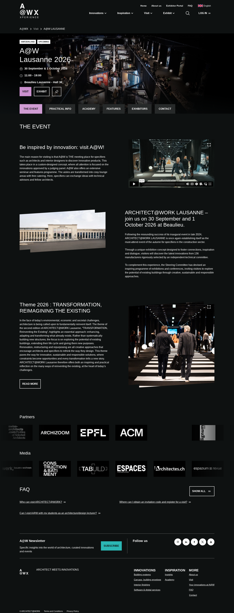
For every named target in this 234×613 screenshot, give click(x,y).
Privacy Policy (73, 611)
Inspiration (123, 13)
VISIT (25, 91)
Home (143, 5)
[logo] (29, 10)
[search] (187, 13)
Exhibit (167, 13)
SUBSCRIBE (111, 545)
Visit (146, 13)
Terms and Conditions (53, 611)
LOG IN (203, 13)
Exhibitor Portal (174, 5)
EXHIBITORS (140, 108)
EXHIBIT (42, 91)
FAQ (190, 5)
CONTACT (165, 108)
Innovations (96, 13)
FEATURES (114, 108)
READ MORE (30, 383)
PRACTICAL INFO (60, 108)
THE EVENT (31, 108)
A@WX (24, 29)
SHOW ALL (199, 491)
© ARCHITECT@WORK (30, 611)
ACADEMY (89, 108)
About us (156, 5)
